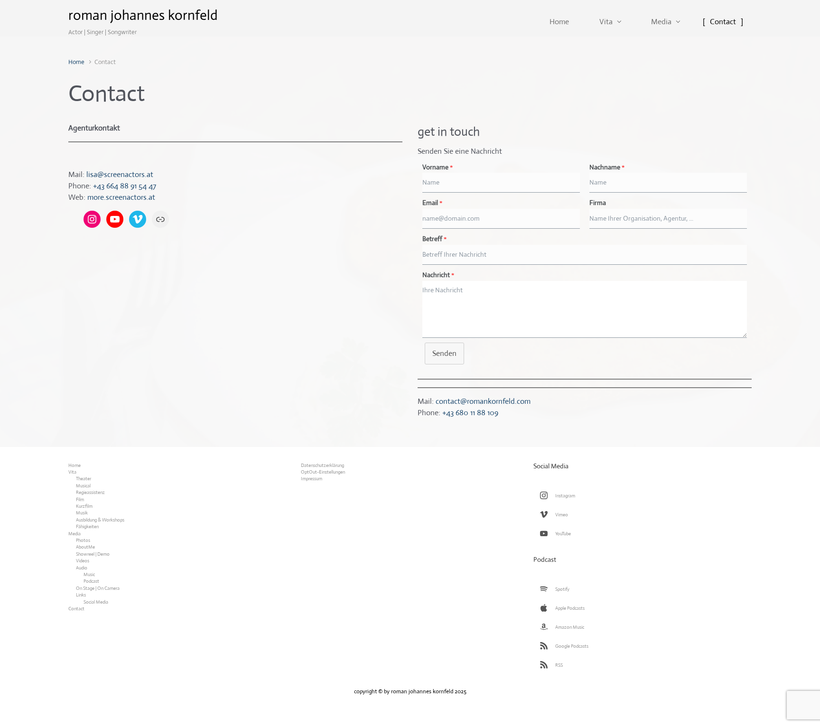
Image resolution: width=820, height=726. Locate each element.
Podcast (91, 581)
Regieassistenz (90, 492)
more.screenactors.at (121, 197)
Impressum (311, 478)
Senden (444, 353)
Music (89, 574)
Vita (72, 472)
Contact (76, 608)
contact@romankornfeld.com (483, 401)
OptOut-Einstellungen (323, 472)
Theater (83, 478)
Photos (83, 540)
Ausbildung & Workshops (100, 520)
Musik (82, 513)
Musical (83, 486)
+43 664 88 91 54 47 (124, 186)
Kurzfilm (84, 506)
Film (80, 499)
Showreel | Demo (93, 554)
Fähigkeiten (87, 526)
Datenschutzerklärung (322, 465)
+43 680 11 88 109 (470, 413)
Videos (82, 561)
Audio (81, 568)
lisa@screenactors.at (119, 174)
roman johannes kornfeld (143, 15)
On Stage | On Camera (98, 588)
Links (81, 595)
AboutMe (85, 547)
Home (76, 62)
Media (74, 534)
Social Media (96, 602)
